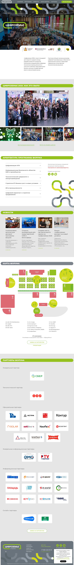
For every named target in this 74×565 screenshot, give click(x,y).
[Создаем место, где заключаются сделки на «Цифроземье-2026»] (45, 233)
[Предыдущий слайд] (3, 134)
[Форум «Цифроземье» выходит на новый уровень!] (61, 233)
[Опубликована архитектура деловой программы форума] (13, 233)
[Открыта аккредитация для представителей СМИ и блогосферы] (29, 233)
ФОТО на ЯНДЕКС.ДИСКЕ (47, 145)
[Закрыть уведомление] (71, 549)
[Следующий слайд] (70, 134)
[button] (37, 342)
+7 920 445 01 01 (46, 550)
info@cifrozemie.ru (45, 551)
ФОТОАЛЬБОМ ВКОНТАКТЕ (26, 145)
